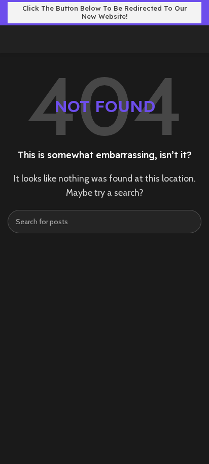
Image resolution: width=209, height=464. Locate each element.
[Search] (189, 221)
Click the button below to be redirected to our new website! (104, 12)
